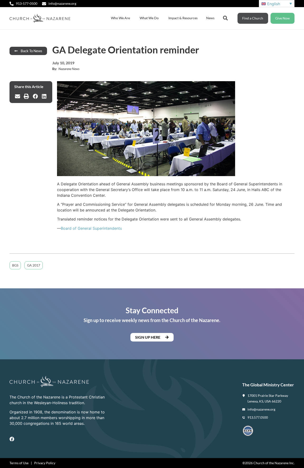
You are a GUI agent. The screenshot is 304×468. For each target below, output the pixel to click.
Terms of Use (19, 463)
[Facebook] (12, 439)
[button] (17, 96)
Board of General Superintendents (91, 228)
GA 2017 (33, 265)
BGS (15, 265)
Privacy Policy (44, 463)
